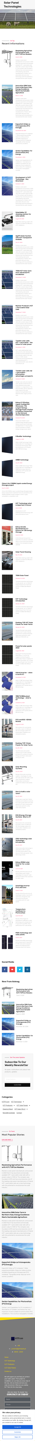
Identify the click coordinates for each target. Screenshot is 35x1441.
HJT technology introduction (21, 600)
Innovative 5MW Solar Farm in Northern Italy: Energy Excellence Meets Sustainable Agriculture (24, 89)
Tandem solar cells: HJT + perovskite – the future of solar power (24, 342)
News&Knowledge (9, 1113)
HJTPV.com (5, 1102)
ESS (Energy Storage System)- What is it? (23, 816)
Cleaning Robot (8, 1109)
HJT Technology (16, 1102)
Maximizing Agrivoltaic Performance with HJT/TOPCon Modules (24, 52)
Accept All (17, 1427)
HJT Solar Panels (22, 1105)
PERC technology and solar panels (24, 933)
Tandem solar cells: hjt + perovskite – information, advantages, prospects (24, 373)
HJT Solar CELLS (19, 1109)
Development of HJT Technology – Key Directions (23, 179)
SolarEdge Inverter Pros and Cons (23, 886)
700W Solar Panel (22, 575)
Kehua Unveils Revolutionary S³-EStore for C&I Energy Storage (24, 529)
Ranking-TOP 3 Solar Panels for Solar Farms (24, 744)
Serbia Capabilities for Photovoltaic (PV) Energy (24, 152)
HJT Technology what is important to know (24, 504)
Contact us (7, 1371)
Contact (19, 1113)
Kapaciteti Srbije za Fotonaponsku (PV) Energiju (23, 125)
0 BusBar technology (23, 436)
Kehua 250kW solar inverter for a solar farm (23, 864)
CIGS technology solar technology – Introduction (24, 840)
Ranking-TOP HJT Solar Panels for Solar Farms (24, 623)
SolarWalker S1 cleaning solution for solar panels (23, 214)
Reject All (17, 1437)
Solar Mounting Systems (21, 767)
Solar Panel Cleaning (23, 552)
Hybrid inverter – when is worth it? (24, 673)
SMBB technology (22, 460)
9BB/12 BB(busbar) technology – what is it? (23, 698)
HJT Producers (8, 1105)
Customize (17, 1432)
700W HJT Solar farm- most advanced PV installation (24, 272)
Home (6, 1357)
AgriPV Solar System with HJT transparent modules (24, 237)
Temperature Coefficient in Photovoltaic (20, 911)
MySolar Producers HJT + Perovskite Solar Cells (24, 307)
